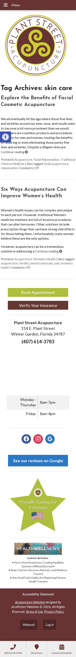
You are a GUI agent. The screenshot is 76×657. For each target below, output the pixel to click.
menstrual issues (41, 263)
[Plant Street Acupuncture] (38, 46)
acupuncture (9, 263)
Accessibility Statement (38, 594)
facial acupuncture (56, 164)
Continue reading (13, 152)
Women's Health (45, 259)
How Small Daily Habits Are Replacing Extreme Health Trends (39, 579)
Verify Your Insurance (38, 305)
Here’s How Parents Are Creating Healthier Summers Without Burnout (39, 564)
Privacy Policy (54, 611)
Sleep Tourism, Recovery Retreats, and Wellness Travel (39, 572)
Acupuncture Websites (30, 602)
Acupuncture (23, 159)
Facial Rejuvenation (46, 159)
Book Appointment (38, 292)
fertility (24, 263)
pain (57, 263)
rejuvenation (9, 168)
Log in (50, 624)
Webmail (29, 624)
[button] (5, 136)
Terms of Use (34, 611)
